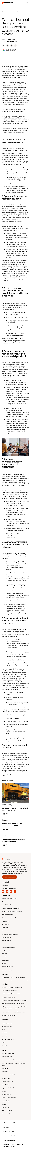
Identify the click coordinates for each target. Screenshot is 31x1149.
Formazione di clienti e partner (11, 994)
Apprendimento (6, 937)
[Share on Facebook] (7, 45)
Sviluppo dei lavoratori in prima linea (13, 1003)
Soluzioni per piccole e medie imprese (13, 978)
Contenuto (5, 944)
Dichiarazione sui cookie (10, 1140)
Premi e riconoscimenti (9, 1098)
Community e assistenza (9, 888)
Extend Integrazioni (7, 967)
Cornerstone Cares (7, 1081)
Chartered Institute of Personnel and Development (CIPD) (14, 208)
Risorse (4, 12)
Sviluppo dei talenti (7, 915)
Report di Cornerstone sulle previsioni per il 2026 (14, 820)
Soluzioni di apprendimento (10, 934)
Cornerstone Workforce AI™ (10, 898)
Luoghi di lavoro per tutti (9, 1015)
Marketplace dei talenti (9, 918)
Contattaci (5, 885)
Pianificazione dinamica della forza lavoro (14, 1000)
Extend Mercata (6, 970)
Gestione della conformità (9, 990)
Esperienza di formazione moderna (12, 987)
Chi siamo (5, 1072)
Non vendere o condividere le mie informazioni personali (13, 1145)
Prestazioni (5, 928)
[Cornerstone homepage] (15, 859)
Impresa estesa (6, 941)
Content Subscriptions (8, 947)
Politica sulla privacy (9, 1131)
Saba (3, 950)
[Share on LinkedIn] (11, 45)
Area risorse (5, 1107)
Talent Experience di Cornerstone (12, 1060)
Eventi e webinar (7, 1111)
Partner (4, 1091)
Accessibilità (5, 1101)
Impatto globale (6, 1094)
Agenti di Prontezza (8, 905)
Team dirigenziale (7, 1057)
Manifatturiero (6, 1036)
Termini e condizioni (9, 1136)
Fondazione (5, 1078)
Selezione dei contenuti (9, 997)
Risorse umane (6, 931)
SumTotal (4, 954)
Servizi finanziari (7, 1026)
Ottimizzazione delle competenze (12, 911)
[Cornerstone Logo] (8, 3)
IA (2, 902)
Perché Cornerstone (8, 1053)
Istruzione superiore (8, 1039)
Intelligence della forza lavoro (11, 908)
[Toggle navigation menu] (26, 3)
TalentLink (5, 957)
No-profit (4, 1046)
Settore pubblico (7, 1023)
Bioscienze (5, 1033)
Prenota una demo (9, 877)
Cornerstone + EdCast (8, 1075)
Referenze (5, 1068)
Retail (3, 1042)
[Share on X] (15, 45)
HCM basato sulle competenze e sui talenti (15, 981)
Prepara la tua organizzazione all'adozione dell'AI (12, 836)
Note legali (6, 1127)
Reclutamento (6, 921)
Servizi (4, 963)
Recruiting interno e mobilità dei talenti (13, 1012)
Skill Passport (6, 960)
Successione (5, 924)
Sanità (3, 1029)
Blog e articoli (6, 1114)
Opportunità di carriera (9, 1088)
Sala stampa (5, 1085)
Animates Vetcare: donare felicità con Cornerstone (14, 784)
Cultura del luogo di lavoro (14, 12)
